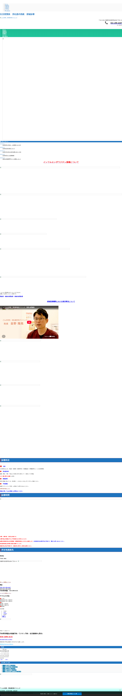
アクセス (7, 9)
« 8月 (1, 659)
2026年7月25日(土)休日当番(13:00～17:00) (12, 152)
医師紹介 (7, 5)
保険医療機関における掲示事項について (61, 301)
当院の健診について (10, 665)
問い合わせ (7, 10)
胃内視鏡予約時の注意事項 (6, 639)
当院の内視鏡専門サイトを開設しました (12, 159)
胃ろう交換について (10, 668)
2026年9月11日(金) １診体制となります (12, 145)
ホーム (6, 4)
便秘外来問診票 (18, 296)
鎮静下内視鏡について (10, 670)
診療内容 (7, 6)
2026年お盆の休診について (9, 148)
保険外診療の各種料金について (13, 671)
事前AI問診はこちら (72, 693)
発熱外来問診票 (9, 296)
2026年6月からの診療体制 (8, 155)
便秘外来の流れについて (11, 667)
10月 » (6, 659)
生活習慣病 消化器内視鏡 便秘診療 (8, 690)
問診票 (2, 296)
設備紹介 (7, 8)
